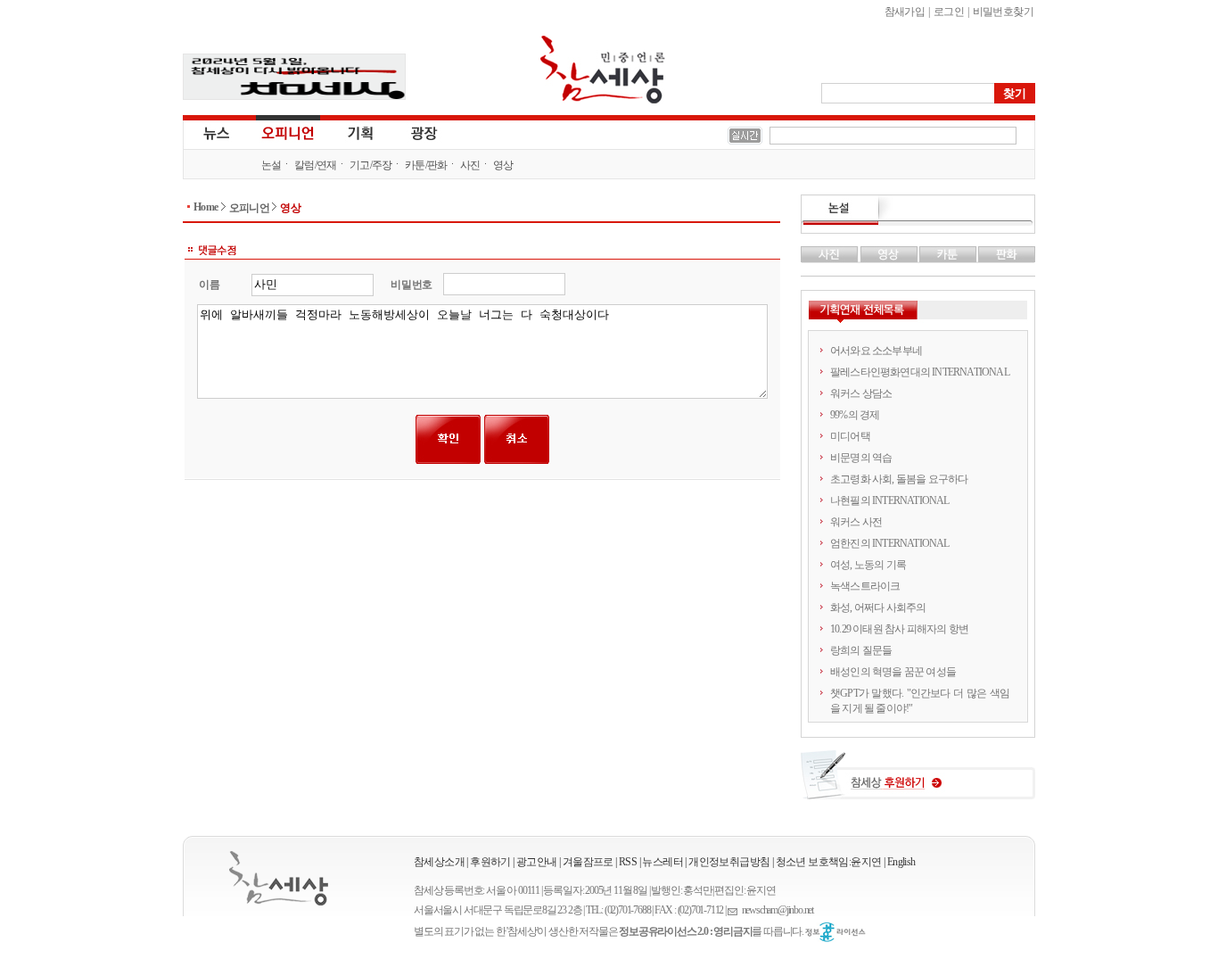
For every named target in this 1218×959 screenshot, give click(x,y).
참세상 (602, 69)
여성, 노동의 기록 (868, 564)
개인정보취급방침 (728, 862)
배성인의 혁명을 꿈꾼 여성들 (893, 672)
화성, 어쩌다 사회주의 (878, 607)
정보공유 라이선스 (835, 932)
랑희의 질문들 (861, 650)
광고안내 (536, 862)
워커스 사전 (856, 522)
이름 (209, 284)
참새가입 (905, 11)
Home (205, 207)
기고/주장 (371, 165)
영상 (503, 165)
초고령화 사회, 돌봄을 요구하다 (898, 479)
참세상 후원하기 (918, 781)
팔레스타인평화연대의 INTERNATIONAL (919, 372)
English (901, 862)
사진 (470, 165)
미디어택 (850, 436)
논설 (271, 165)
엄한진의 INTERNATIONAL (890, 543)
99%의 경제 (854, 415)
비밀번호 (411, 284)
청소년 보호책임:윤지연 (829, 862)
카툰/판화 (426, 165)
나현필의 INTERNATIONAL (890, 500)
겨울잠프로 (588, 862)
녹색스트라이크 (865, 586)
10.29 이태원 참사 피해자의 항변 (899, 629)
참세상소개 (439, 862)
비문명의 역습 (861, 457)
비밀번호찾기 (1003, 11)
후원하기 (490, 862)
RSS (628, 862)
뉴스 (215, 132)
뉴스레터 (662, 862)
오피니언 (288, 132)
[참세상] (278, 878)
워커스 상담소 (861, 393)
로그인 (949, 11)
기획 (361, 132)
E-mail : (735, 910)
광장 (411, 132)
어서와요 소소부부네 (876, 350)
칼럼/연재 (315, 165)
